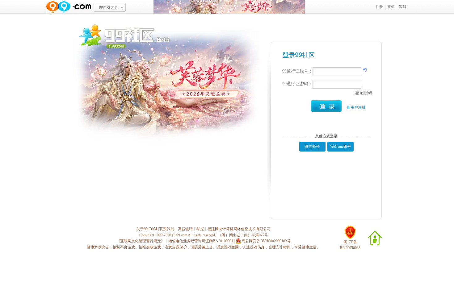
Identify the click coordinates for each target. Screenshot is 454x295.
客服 (402, 7)
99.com (181, 235)
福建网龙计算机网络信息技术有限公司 (239, 229)
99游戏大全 (108, 7)
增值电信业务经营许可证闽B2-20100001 (200, 241)
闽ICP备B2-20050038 (350, 245)
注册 (379, 7)
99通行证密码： (297, 83)
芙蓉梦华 (229, 7)
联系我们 (166, 229)
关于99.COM (147, 229)
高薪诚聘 (185, 229)
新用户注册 (356, 107)
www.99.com (68, 7)
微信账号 (312, 146)
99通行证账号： (297, 71)
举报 (200, 229)
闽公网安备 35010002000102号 (266, 241)
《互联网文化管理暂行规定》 (140, 241)
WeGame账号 (340, 146)
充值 (391, 7)
